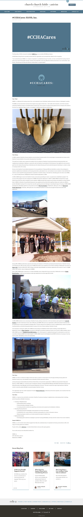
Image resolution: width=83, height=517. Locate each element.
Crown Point (37, 501)
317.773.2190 (36, 512)
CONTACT (59, 508)
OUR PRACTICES (31, 11)
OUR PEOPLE (18, 11)
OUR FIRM (7, 11)
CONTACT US (75, 11)
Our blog (42, 11)
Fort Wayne (28, 501)
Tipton (54, 501)
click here (24, 427)
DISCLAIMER (42, 508)
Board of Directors (40, 390)
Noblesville (46, 501)
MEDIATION (64, 11)
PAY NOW (51, 508)
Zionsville (68, 501)
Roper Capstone (25, 330)
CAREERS (33, 508)
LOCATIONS (24, 508)
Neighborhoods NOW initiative (30, 332)
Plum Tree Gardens (43, 185)
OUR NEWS (53, 11)
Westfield (60, 501)
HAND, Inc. (34, 54)
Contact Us (72, 4)
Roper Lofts (14, 267)
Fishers (20, 501)
